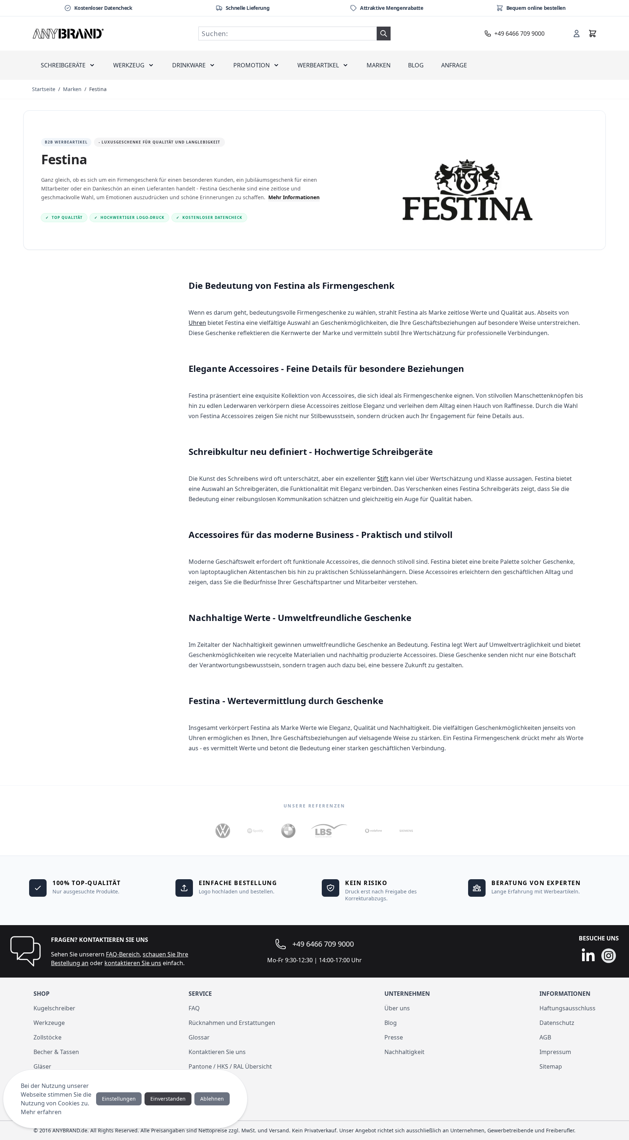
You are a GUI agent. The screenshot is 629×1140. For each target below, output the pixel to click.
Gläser (42, 1066)
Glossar (199, 1037)
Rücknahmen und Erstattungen (232, 1023)
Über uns (397, 1008)
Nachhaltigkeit (404, 1052)
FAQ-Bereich (123, 954)
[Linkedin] (588, 955)
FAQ (194, 1008)
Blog (416, 65)
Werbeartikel (318, 65)
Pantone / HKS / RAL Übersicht (230, 1066)
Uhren (197, 323)
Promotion (251, 65)
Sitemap (550, 1066)
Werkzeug (129, 65)
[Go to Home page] (68, 33)
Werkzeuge (49, 1023)
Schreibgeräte (63, 65)
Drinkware (189, 65)
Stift (382, 479)
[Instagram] (608, 955)
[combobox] (287, 33)
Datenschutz (556, 1023)
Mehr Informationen (294, 197)
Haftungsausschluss (567, 1008)
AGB (545, 1037)
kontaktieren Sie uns (132, 963)
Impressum (555, 1052)
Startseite (43, 89)
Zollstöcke (47, 1037)
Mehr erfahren (41, 1112)
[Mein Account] (576, 33)
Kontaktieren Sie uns (217, 1052)
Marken (379, 65)
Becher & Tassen (56, 1052)
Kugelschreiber (54, 1008)
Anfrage (454, 65)
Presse (393, 1037)
